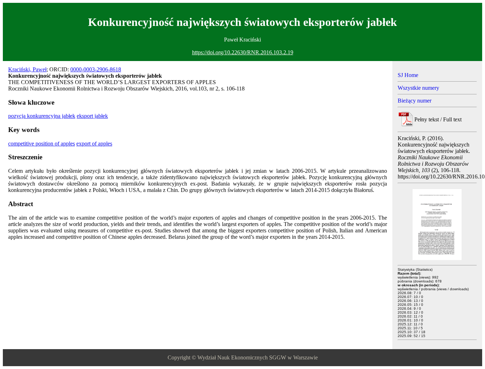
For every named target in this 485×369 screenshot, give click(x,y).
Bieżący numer (414, 101)
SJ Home (408, 75)
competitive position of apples (41, 144)
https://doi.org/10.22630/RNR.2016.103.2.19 (242, 52)
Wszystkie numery (418, 88)
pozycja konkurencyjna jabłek (41, 116)
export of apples (94, 144)
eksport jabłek (92, 116)
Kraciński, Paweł (27, 69)
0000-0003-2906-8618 (95, 69)
